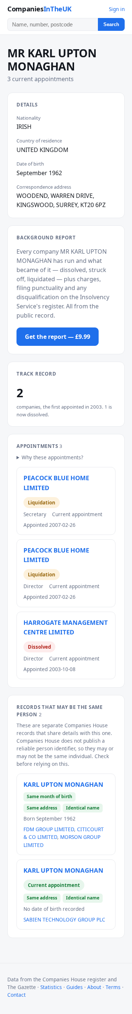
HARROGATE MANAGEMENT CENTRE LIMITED (65, 627)
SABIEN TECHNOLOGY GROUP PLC (64, 919)
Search (111, 24)
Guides (74, 987)
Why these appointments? (52, 457)
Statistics (51, 987)
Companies (39, 8)
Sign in (117, 9)
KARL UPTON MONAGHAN (63, 784)
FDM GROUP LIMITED (48, 829)
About (94, 987)
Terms (113, 987)
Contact (16, 994)
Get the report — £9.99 (57, 337)
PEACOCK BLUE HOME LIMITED (56, 483)
